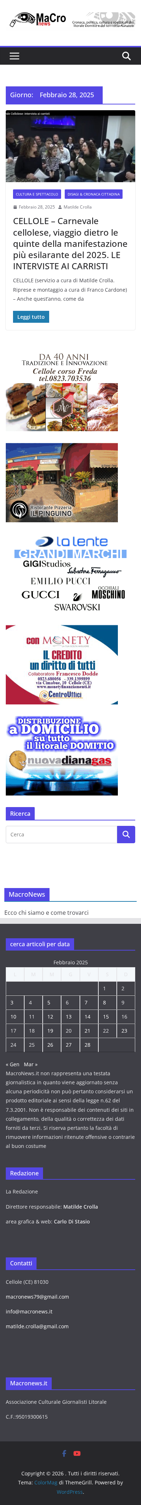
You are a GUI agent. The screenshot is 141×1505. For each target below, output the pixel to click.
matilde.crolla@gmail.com (37, 1326)
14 (87, 1016)
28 (87, 1044)
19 (50, 1030)
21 (87, 1030)
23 (124, 1030)
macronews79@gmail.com (37, 1296)
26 (50, 1044)
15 (106, 1016)
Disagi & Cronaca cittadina (94, 194)
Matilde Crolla (78, 207)
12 (50, 1016)
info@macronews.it (29, 1311)
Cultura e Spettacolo (37, 194)
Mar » (31, 1064)
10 (13, 1016)
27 (69, 1044)
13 (69, 1016)
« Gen (13, 1064)
